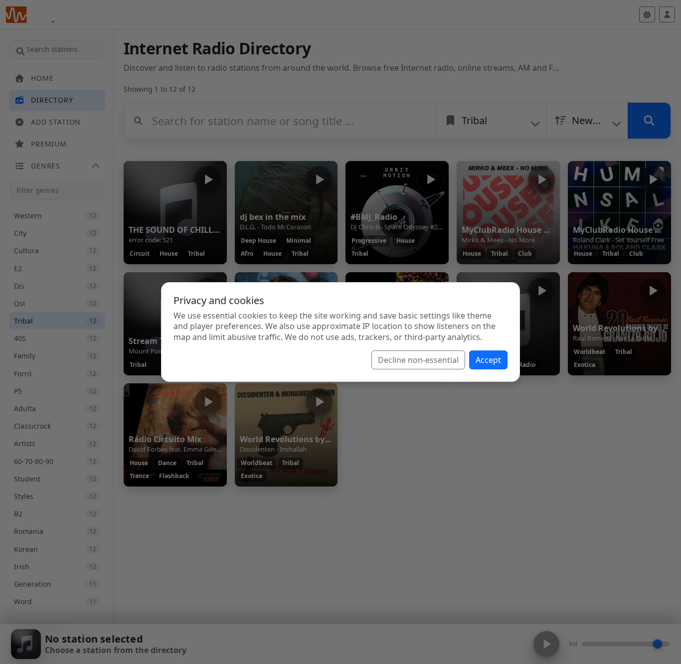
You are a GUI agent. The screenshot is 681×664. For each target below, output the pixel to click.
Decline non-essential (418, 359)
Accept (488, 359)
